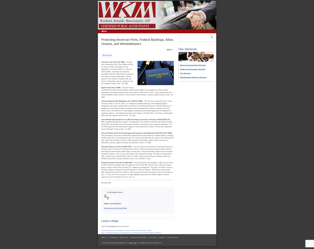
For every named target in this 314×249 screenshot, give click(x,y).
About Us (104, 237)
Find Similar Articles (114, 192)
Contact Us (162, 237)
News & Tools (124, 237)
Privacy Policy (133, 243)
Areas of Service (173, 237)
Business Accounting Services (193, 65)
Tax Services (185, 73)
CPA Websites (143, 243)
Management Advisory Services (193, 77)
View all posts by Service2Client (115, 208)
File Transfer (153, 237)
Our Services (113, 237)
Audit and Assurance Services (192, 69)
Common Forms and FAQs (138, 237)
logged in (113, 226)
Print (169, 49)
